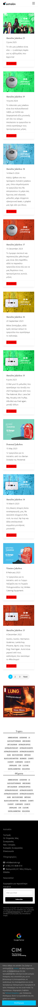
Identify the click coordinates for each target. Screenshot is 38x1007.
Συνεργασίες (8, 841)
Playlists (12, 64)
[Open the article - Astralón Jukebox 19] (18, 81)
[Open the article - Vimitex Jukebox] (18, 553)
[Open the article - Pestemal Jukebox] (18, 429)
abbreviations (13, 737)
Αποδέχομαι (19, 1003)
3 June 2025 (11, 42)
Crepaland (13, 765)
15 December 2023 (14, 248)
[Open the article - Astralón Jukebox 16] (18, 302)
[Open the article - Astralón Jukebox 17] (18, 229)
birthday (27, 755)
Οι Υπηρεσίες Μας (11, 838)
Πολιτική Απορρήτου (13, 912)
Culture (25, 765)
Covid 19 (27, 762)
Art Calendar (12, 744)
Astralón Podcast (11, 748)
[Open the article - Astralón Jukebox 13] (18, 615)
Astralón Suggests (11, 751)
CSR (19, 765)
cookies (16, 968)
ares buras (26, 741)
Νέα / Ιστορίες (9, 844)
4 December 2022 (14, 634)
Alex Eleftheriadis (14, 741)
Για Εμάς (7, 835)
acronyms (23, 737)
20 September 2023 (14, 321)
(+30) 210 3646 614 (14, 865)
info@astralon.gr (13, 862)
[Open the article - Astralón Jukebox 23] (18, 23)
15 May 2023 (11, 448)
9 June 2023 (11, 379)
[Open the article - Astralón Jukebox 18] (18, 154)
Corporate (19, 762)
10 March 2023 (12, 503)
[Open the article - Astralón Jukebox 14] (18, 484)
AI (29, 737)
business (23, 758)
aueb (9, 755)
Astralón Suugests (27, 751)
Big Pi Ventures (17, 755)
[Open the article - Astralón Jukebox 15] (18, 360)
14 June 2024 (12, 100)
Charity (30, 758)
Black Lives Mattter (11, 758)
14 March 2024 (12, 173)
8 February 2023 (13, 572)
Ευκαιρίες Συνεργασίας (13, 848)
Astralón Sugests (26, 748)
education (26, 769)
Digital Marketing (14, 769)
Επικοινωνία (8, 851)
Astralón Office (24, 744)
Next (25, 676)
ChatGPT (11, 762)
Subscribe (19, 899)
